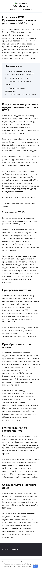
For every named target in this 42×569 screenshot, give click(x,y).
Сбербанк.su (21, 6)
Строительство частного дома (22, 95)
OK (35, 566)
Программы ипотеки (18, 78)
